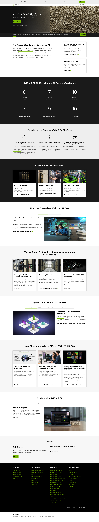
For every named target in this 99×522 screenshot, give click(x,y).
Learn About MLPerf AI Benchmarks (48, 288)
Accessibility (35, 516)
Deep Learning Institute (55, 482)
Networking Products (17, 476)
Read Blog (16, 288)
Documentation (16, 25)
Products (42, 4)
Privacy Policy (15, 516)
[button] (80, 5)
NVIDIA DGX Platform (17, 472)
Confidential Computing (36, 476)
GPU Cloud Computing (55, 486)
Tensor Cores (34, 484)
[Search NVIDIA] (78, 4)
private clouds (78, 149)
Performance (38, 34)
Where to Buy (53, 502)
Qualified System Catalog (55, 500)
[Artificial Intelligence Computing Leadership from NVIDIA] (16, 5)
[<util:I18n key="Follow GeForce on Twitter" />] (81, 507)
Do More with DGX (58, 34)
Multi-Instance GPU (35, 478)
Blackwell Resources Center (56, 472)
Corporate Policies (43, 516)
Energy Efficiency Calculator (56, 484)
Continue (82, 1)
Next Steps (66, 34)
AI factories (45, 55)
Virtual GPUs (15, 478)
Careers (71, 486)
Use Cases (31, 34)
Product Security (51, 516)
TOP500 (24, 281)
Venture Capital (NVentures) (75, 476)
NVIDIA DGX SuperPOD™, (25, 50)
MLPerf (50, 279)
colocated (78, 147)
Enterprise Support (24, 25)
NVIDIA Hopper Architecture (37, 472)
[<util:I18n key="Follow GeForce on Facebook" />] (77, 507)
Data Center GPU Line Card (56, 476)
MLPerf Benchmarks (54, 488)
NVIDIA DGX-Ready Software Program (66, 316)
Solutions (36, 4)
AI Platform (25, 34)
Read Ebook (67, 70)
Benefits (19, 34)
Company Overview (73, 472)
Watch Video (67, 288)
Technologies (64, 4)
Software (49, 4)
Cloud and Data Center (26, 4)
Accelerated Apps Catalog (56, 470)
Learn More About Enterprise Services (47, 384)
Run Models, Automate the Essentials (72, 194)
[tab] (43, 213)
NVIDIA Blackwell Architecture (37, 470)
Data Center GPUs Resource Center (58, 478)
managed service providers (68, 149)
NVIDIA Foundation (73, 478)
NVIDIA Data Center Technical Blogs (58, 498)
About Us (71, 470)
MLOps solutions (60, 317)
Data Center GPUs (16, 470)
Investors (71, 474)
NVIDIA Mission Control (18, 149)
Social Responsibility (73, 482)
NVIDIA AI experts (43, 149)
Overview (14, 34)
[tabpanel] (49, 229)
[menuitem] (26, 5)
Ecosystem (44, 34)
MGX (32, 474)
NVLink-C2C (34, 480)
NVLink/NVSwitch (35, 482)
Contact (57, 516)
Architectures (56, 4)
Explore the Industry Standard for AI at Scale (47, 194)
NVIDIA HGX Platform (17, 474)
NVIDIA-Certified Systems (55, 492)
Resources (50, 34)
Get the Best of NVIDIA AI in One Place (22, 194)
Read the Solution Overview (71, 54)
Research (71, 480)
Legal (30, 516)
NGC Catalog (53, 490)
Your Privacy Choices (23, 516)
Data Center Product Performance (57, 480)
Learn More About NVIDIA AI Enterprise (73, 384)
